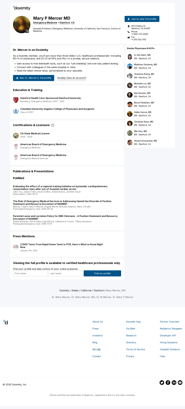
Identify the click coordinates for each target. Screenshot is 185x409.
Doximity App (133, 321)
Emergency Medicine (45, 22)
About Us (97, 321)
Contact (96, 356)
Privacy (130, 356)
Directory (131, 342)
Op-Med (130, 328)
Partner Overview (169, 321)
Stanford (65, 22)
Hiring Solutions (168, 342)
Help (162, 356)
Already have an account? (71, 77)
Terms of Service (135, 349)
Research (131, 335)
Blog (94, 342)
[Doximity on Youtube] (180, 383)
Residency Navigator (171, 328)
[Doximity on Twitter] (162, 383)
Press (95, 328)
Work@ (96, 349)
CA (73, 22)
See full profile (35, 77)
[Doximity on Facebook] (168, 383)
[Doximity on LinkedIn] (174, 383)
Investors (97, 335)
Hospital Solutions (170, 349)
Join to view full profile (143, 18)
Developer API (168, 335)
